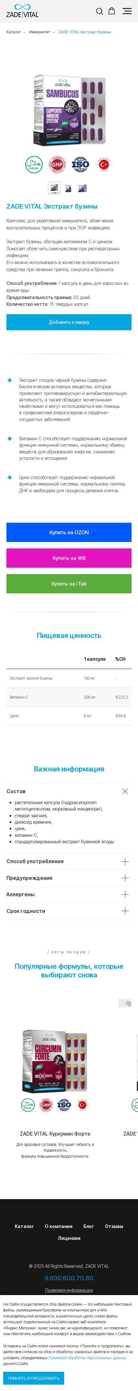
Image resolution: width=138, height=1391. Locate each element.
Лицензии (69, 1238)
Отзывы (114, 1226)
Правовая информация (69, 1290)
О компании (59, 1226)
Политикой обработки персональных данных (87, 1357)
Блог (88, 1226)
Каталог (24, 1226)
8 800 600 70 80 (69, 1278)
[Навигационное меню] (127, 11)
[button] (99, 11)
